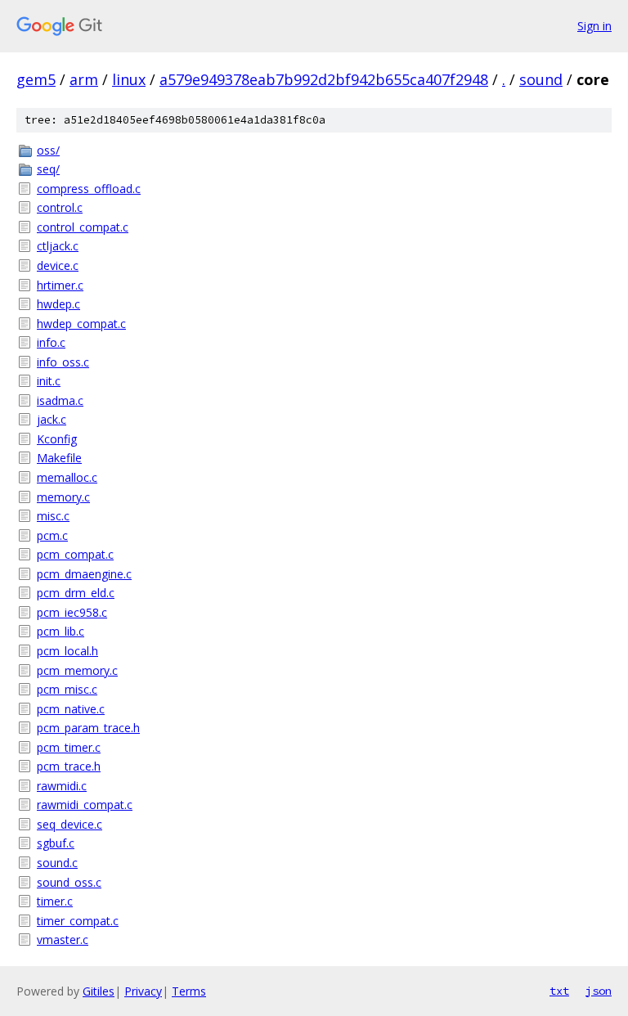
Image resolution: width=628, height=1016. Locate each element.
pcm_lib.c (60, 631)
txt (559, 990)
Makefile (59, 457)
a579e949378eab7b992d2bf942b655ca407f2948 (323, 79)
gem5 (36, 79)
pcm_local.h (67, 651)
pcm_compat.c (75, 554)
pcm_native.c (71, 709)
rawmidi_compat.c (84, 804)
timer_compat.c (78, 920)
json (598, 990)
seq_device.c (69, 824)
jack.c (51, 419)
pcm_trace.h (69, 766)
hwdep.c (58, 304)
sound (541, 79)
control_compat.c (82, 227)
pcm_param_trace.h (88, 727)
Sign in (594, 26)
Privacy (143, 991)
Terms (189, 991)
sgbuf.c (55, 843)
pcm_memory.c (77, 670)
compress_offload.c (89, 188)
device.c (57, 265)
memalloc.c (67, 477)
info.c (51, 342)
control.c (60, 207)
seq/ (48, 169)
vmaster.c (62, 939)
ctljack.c (57, 246)
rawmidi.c (62, 785)
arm (84, 79)
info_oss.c (63, 362)
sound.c (57, 862)
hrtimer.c (60, 285)
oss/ (48, 150)
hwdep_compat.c (81, 323)
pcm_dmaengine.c (84, 574)
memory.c (63, 497)
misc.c (53, 516)
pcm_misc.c (67, 689)
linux (129, 79)
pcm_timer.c (69, 747)
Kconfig (57, 439)
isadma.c (60, 400)
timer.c (55, 901)
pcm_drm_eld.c (75, 592)
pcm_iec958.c (72, 612)
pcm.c (52, 535)
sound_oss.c (69, 882)
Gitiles (98, 991)
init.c (49, 381)
